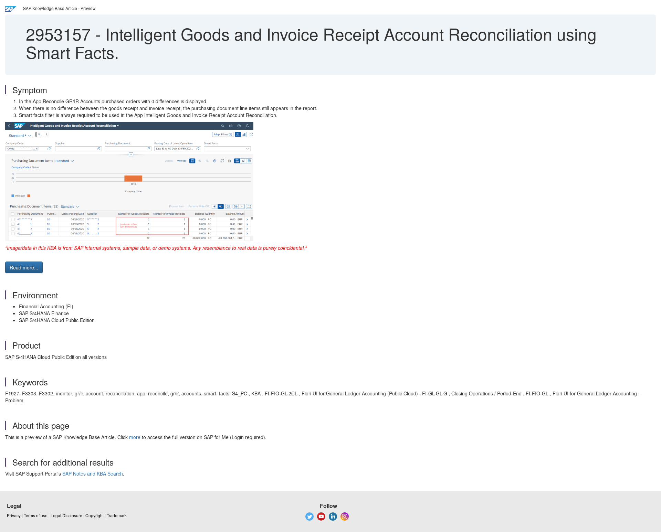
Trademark (117, 515)
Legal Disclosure (66, 515)
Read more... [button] (24, 267)
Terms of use (36, 515)
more (134, 437)
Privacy (14, 515)
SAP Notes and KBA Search (92, 473)
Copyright (94, 515)
